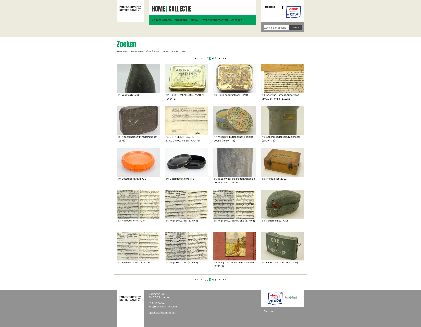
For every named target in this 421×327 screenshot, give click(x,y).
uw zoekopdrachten (215, 20)
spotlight (181, 20)
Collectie (180, 9)
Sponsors (269, 7)
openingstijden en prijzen (162, 312)
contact (236, 20)
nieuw (194, 20)
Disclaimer (269, 311)
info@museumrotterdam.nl (163, 306)
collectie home (162, 20)
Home (158, 9)
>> (224, 58)
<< (196, 58)
